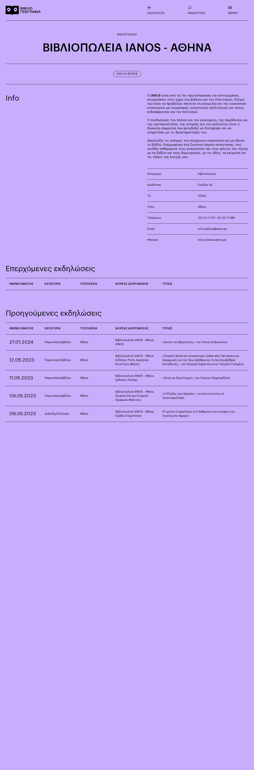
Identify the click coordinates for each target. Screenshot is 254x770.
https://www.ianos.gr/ (212, 240)
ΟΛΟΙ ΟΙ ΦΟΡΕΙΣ (127, 73)
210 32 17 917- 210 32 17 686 (216, 218)
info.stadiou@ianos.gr (212, 229)
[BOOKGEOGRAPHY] (23, 10)
